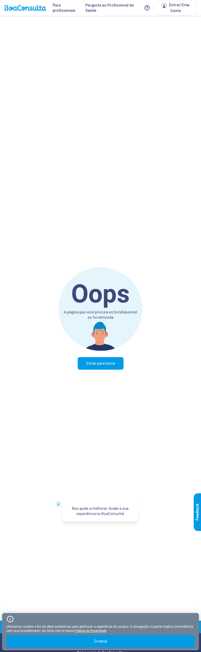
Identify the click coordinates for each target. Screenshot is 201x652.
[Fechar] (58, 504)
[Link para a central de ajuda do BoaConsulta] (147, 8)
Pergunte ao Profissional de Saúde (109, 8)
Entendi (100, 641)
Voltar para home (100, 363)
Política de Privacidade (91, 631)
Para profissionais (64, 8)
